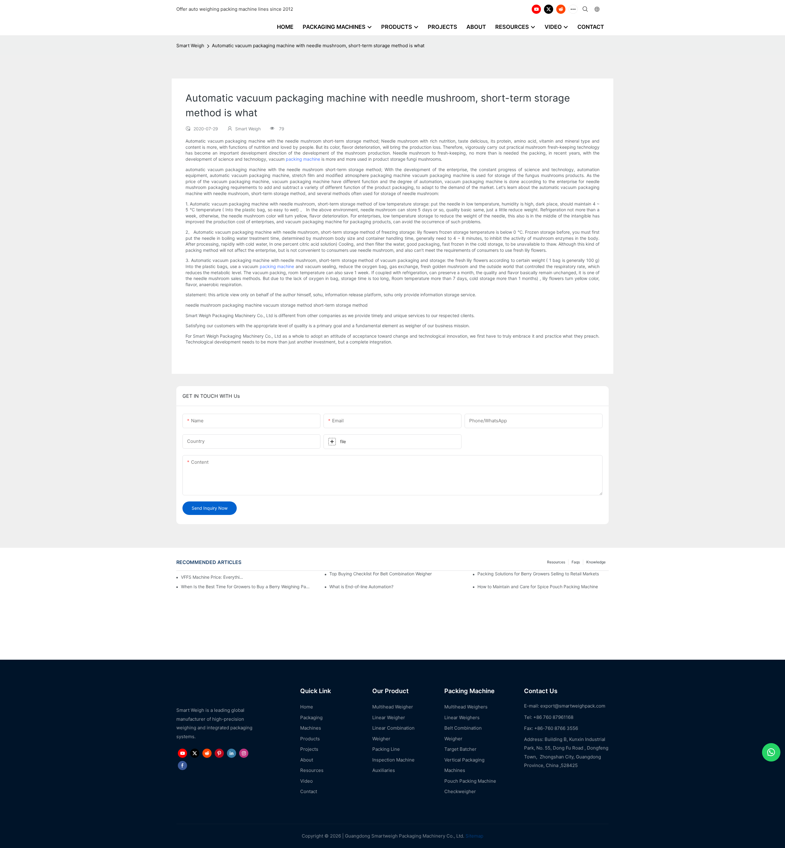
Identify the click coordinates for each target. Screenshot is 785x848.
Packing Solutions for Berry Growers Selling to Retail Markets (538, 573)
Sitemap (473, 836)
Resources (556, 562)
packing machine (303, 159)
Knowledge (596, 562)
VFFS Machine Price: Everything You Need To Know (212, 577)
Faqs (576, 562)
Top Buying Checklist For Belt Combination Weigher (380, 573)
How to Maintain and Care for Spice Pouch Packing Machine (537, 586)
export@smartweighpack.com (572, 706)
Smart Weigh (190, 45)
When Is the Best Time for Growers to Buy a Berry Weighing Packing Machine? (246, 586)
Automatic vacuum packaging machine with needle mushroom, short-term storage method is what (318, 45)
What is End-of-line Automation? (361, 586)
